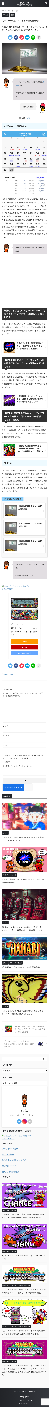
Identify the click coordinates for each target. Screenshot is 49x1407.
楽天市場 (24, 647)
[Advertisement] (24, 282)
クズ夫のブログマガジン (24, 1400)
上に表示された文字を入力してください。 (18, 766)
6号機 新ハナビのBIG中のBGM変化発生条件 (21, 967)
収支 (11, 674)
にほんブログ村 (8, 589)
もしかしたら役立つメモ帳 (14, 1160)
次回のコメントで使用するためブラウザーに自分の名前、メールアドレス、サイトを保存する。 (23, 756)
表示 (28, 118)
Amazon (24, 641)
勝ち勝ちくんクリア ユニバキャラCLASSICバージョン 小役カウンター (24, 631)
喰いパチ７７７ (9, 1165)
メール (6, 736)
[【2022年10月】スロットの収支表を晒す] (27, 37)
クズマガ (24, 2)
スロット (7, 674)
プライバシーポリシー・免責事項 (24, 1392)
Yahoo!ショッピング (24, 653)
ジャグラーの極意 (10, 1148)
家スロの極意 (8, 1154)
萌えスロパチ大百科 (11, 1171)
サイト (5, 745)
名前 (5, 726)
